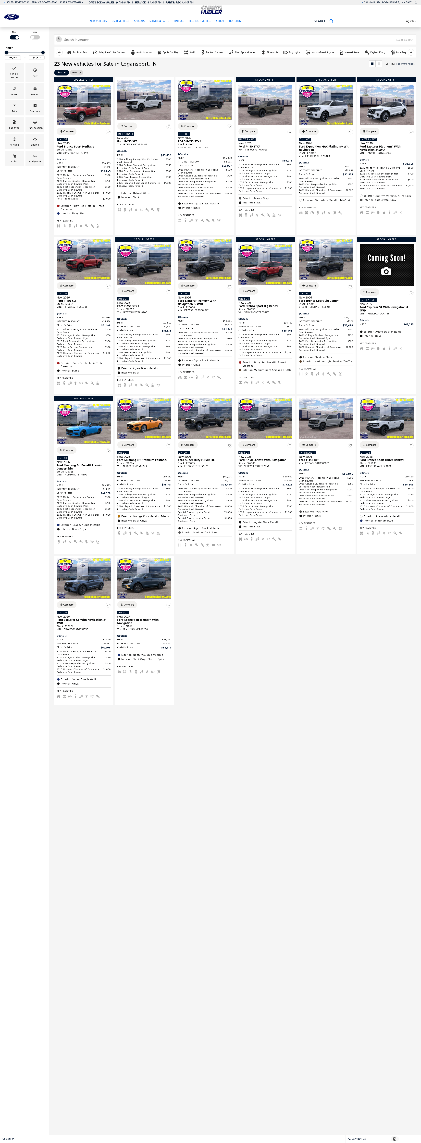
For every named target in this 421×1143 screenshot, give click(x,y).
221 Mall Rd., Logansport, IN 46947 (388, 2)
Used (35, 32)
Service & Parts (159, 21)
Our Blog (235, 21)
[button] (14, 72)
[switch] (14, 34)
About (220, 21)
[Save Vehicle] (108, 132)
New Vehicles (98, 21)
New (14, 32)
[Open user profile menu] (416, 2)
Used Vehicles (120, 21)
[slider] (6, 52)
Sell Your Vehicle (200, 21)
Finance (179, 21)
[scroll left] (59, 52)
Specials (139, 21)
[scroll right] (411, 52)
